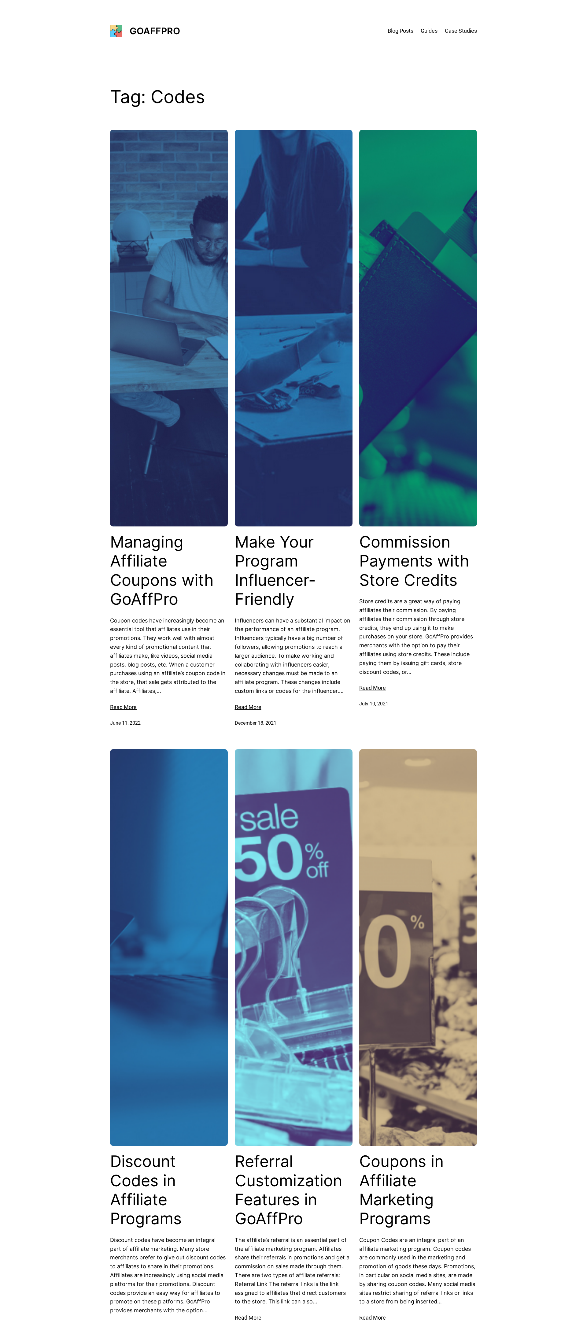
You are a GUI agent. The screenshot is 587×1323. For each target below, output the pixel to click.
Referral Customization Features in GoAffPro (288, 1190)
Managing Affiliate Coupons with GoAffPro (162, 571)
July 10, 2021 (373, 704)
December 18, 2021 (255, 723)
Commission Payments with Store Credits (414, 561)
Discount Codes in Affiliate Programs (146, 1190)
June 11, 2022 (125, 723)
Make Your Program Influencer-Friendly (275, 571)
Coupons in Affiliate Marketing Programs (401, 1190)
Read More (123, 707)
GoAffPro (155, 30)
